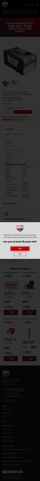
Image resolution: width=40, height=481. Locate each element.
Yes (20, 249)
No (20, 254)
